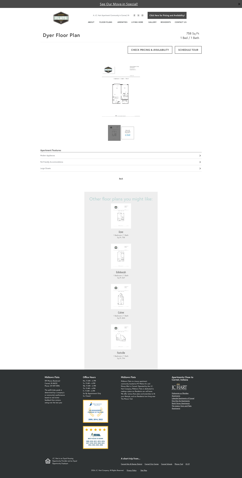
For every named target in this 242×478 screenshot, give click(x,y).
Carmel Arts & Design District (131, 464)
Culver (121, 312)
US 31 (188, 464)
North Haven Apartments (181, 403)
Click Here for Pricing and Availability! (167, 15)
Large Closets (45, 168)
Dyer (121, 231)
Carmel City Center (152, 464)
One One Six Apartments (181, 401)
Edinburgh (121, 272)
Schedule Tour (188, 50)
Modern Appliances (47, 155)
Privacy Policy (132, 470)
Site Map (144, 470)
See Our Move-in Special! (119, 4)
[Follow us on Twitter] (138, 15)
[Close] (239, 4)
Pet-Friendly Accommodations (51, 162)
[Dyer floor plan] (121, 92)
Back (121, 178)
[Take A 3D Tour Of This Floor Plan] (127, 133)
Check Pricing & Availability (150, 50)
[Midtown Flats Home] (61, 18)
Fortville (121, 352)
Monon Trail (179, 464)
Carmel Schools (166, 464)
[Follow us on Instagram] (142, 15)
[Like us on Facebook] (134, 15)
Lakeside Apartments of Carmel (183, 398)
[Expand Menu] (95, 22)
